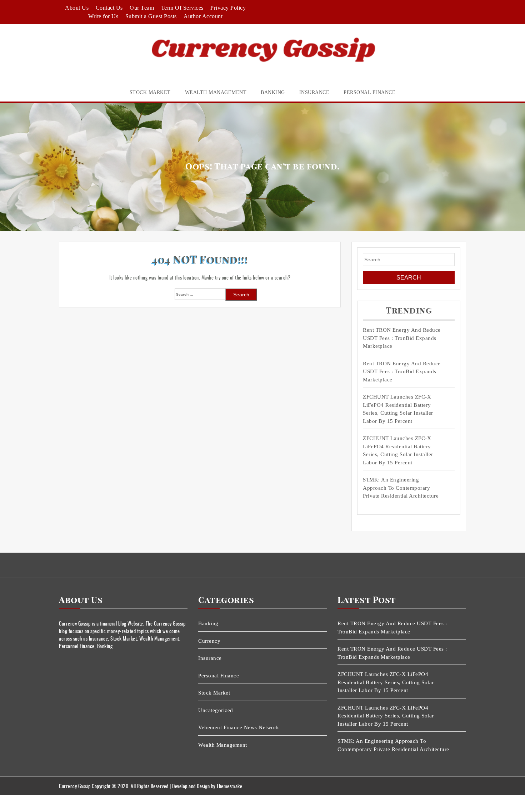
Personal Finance (369, 92)
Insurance (314, 92)
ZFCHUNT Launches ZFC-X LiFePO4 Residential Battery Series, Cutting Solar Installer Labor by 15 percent (398, 409)
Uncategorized (215, 710)
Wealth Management (216, 92)
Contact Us (109, 8)
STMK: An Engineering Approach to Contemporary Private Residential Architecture (401, 488)
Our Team (142, 8)
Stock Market (150, 92)
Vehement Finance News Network (238, 727)
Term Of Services (182, 8)
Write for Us (103, 16)
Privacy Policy (228, 8)
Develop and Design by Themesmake (207, 786)
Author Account (203, 16)
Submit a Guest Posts (151, 16)
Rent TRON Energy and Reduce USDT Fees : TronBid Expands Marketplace (402, 338)
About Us (77, 8)
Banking (273, 92)
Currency (209, 641)
